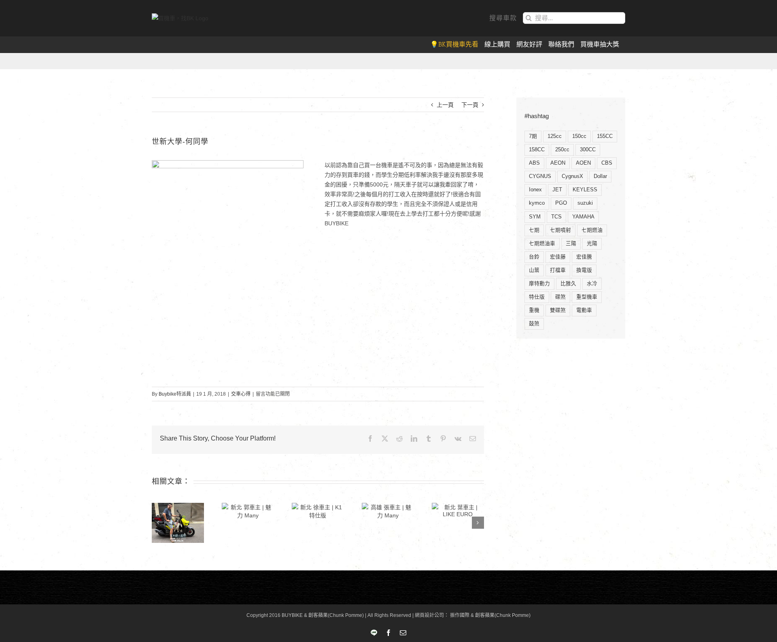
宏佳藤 (558, 257)
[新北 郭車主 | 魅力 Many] (248, 511)
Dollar (600, 176)
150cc (579, 136)
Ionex (535, 190)
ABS (534, 163)
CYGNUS (540, 176)
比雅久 (568, 283)
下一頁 (469, 105)
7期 (533, 136)
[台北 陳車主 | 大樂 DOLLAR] (178, 523)
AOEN (583, 163)
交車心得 (241, 394)
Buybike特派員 (175, 394)
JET (557, 190)
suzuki (585, 203)
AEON (557, 163)
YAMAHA (583, 217)
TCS (556, 217)
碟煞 (560, 297)
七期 (534, 230)
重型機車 (586, 297)
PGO (561, 203)
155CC (605, 136)
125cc (555, 136)
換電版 (584, 270)
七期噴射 (560, 230)
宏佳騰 (584, 257)
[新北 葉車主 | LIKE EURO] (458, 510)
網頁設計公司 (429, 615)
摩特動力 (539, 283)
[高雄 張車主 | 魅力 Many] (388, 511)
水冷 (592, 283)
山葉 (534, 270)
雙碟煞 (558, 310)
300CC (588, 150)
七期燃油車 (542, 243)
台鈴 (534, 257)
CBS (606, 163)
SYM (535, 217)
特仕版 (537, 297)
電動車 (584, 310)
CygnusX (572, 176)
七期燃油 (592, 230)
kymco (537, 203)
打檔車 (558, 270)
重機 (534, 310)
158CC (537, 150)
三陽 (571, 243)
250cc (562, 150)
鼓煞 (534, 323)
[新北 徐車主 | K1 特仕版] (318, 511)
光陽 (592, 243)
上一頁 (445, 105)
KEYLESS (585, 190)
